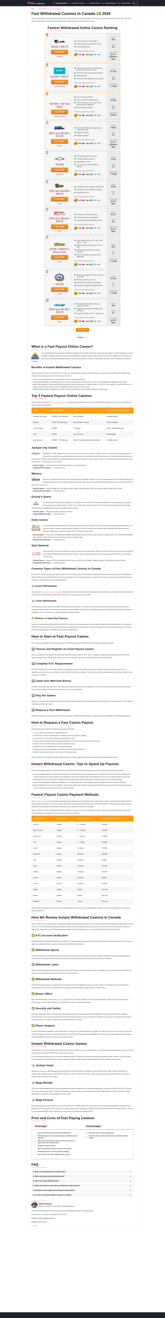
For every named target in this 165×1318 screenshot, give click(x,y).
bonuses (60, 999)
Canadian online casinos (58, 402)
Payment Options (78, 3)
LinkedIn (34, 1226)
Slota (59, 231)
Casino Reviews (94, 3)
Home (33, 9)
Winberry (59, 145)
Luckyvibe (60, 56)
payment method (40, 801)
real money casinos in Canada (51, 592)
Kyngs (59, 203)
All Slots (59, 294)
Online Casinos (61, 3)
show (85, 337)
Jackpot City (59, 174)
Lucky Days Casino (59, 86)
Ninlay (59, 322)
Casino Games (125, 3)
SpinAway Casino (59, 116)
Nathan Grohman (45, 1204)
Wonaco (59, 261)
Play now (59, 52)
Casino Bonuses (110, 3)
